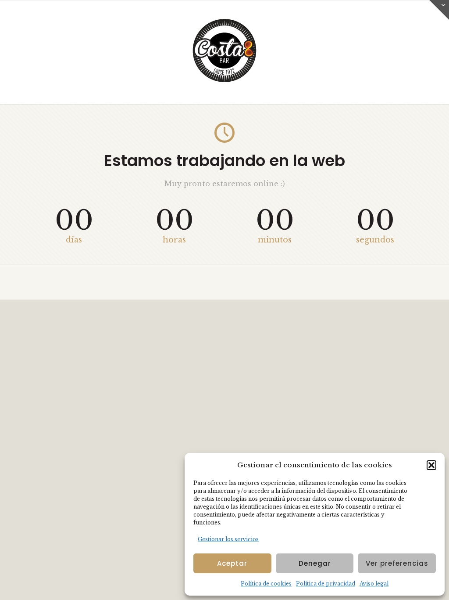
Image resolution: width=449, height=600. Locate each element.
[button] (431, 465)
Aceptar (232, 563)
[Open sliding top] (439, 10)
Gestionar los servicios (228, 539)
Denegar (315, 563)
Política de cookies (266, 583)
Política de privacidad (325, 583)
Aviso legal (374, 583)
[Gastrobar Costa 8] (224, 80)
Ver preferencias (397, 563)
